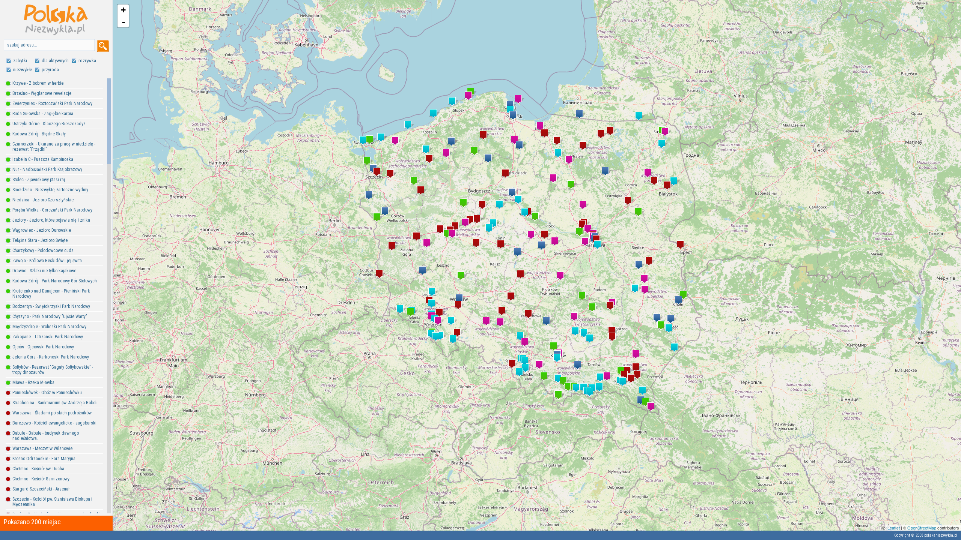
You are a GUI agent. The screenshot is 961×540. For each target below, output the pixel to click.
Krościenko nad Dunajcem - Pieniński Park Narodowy (51, 293)
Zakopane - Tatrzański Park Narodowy (47, 336)
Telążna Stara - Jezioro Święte (40, 240)
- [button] (123, 21)
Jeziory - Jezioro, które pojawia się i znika (51, 220)
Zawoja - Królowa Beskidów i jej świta (47, 260)
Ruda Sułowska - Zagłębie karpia (42, 113)
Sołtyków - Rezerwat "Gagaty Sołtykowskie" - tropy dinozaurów (52, 369)
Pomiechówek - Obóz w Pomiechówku (47, 392)
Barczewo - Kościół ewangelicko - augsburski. (55, 423)
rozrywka (87, 60)
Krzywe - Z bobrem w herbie (37, 83)
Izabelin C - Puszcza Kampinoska (42, 159)
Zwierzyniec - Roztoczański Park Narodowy (52, 103)
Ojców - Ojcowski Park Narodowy (43, 347)
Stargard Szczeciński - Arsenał (40, 489)
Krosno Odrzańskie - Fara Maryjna (43, 458)
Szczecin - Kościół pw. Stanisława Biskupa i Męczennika (52, 501)
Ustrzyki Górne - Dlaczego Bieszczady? (48, 123)
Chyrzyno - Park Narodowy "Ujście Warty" (49, 316)
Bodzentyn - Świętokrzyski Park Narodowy (51, 306)
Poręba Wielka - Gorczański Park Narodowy (52, 210)
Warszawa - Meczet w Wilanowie (42, 448)
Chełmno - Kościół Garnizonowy (40, 479)
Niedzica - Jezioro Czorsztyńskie (43, 199)
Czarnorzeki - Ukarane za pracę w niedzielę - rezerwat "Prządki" (53, 146)
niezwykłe (22, 69)
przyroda (50, 69)
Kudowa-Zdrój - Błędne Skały (39, 133)
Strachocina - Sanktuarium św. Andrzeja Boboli (55, 402)
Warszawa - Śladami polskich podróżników (52, 413)
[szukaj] (103, 46)
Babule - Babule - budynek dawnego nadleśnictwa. (45, 435)
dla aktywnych (55, 60)
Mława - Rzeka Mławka (33, 382)
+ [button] (123, 10)
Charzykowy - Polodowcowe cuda (43, 250)
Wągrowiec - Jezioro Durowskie (41, 230)
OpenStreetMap (921, 528)
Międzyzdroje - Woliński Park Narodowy (49, 326)
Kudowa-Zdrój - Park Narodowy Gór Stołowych (54, 281)
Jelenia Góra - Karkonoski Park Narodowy (50, 357)
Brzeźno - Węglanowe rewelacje (41, 93)
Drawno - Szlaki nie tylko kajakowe (44, 270)
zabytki (20, 60)
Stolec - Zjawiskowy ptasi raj (38, 179)
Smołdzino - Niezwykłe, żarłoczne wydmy (50, 189)
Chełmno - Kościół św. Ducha (38, 468)
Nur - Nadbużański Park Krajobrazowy (47, 169)
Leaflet (893, 528)
